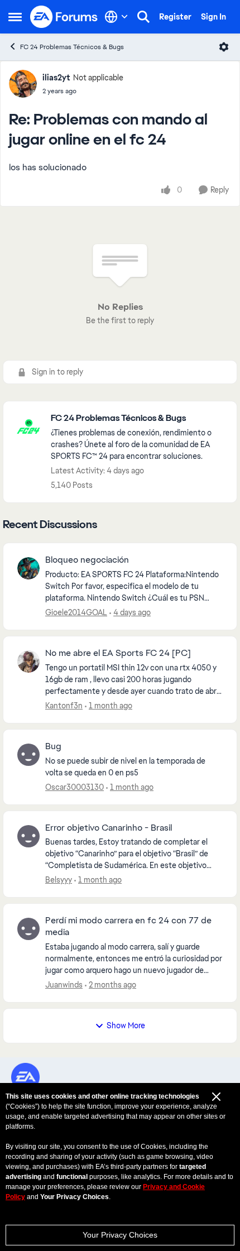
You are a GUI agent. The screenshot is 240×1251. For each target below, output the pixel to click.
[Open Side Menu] (15, 16)
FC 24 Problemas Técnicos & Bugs (72, 46)
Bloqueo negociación (87, 559)
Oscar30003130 (74, 787)
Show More (126, 1025)
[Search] (143, 16)
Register (175, 17)
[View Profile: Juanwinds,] (28, 929)
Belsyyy (58, 880)
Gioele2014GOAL (76, 612)
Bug (53, 746)
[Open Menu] (224, 47)
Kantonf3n (64, 706)
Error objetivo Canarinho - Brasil (108, 827)
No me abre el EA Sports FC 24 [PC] (118, 653)
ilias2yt (56, 78)
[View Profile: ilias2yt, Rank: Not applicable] (23, 84)
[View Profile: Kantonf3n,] (28, 661)
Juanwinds (64, 985)
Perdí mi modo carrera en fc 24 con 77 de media (128, 926)
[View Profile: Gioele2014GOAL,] (28, 568)
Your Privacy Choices (120, 1234)
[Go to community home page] (64, 17)
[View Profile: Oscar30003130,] (28, 755)
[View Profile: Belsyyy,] (28, 836)
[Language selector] (116, 17)
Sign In (213, 17)
